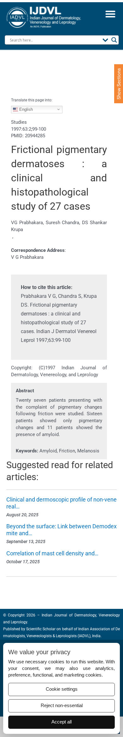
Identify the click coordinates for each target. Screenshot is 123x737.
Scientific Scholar (40, 629)
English (25, 109)
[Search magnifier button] (114, 40)
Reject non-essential (62, 705)
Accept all (61, 721)
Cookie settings (62, 689)
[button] (110, 14)
